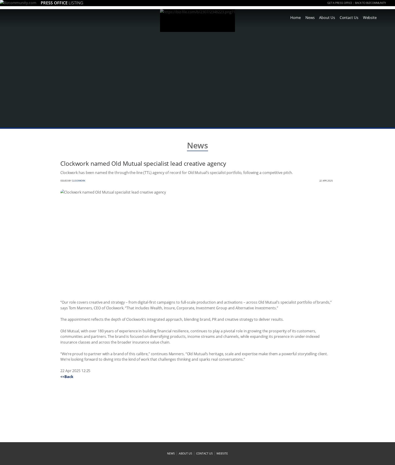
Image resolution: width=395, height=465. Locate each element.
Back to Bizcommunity (370, 3)
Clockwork (78, 180)
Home (295, 17)
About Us (327, 17)
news (171, 453)
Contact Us (349, 17)
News (310, 17)
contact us (204, 453)
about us (185, 453)
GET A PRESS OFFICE (339, 3)
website (222, 453)
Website (370, 17)
